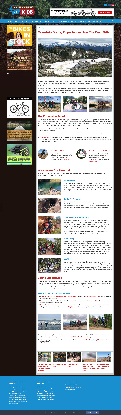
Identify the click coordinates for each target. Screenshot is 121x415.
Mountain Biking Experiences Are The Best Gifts (74, 32)
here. (82, 413)
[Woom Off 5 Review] (119, 207)
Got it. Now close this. (92, 412)
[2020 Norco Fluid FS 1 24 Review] (1, 207)
